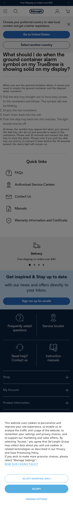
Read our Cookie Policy (21, 464)
